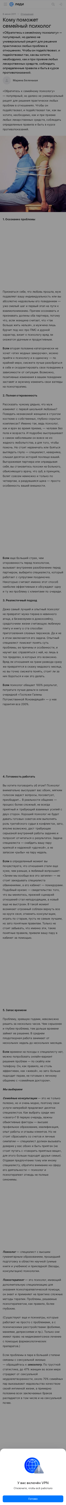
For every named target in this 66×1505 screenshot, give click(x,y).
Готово (33, 1498)
